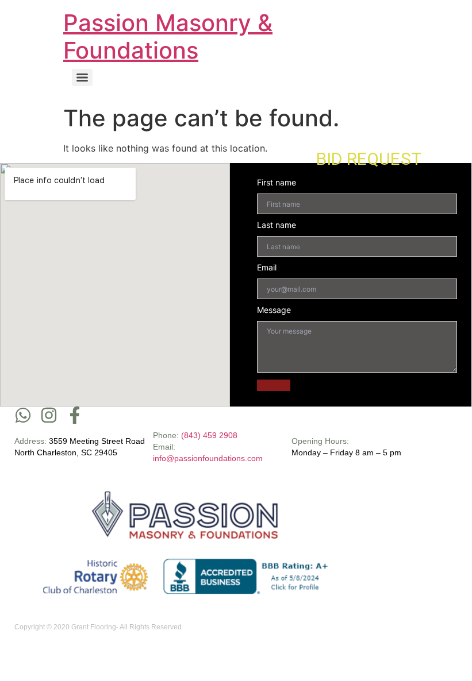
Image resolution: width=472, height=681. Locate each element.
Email (267, 268)
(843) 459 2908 (209, 435)
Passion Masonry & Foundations (168, 36)
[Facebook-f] (74, 415)
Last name (276, 225)
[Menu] (82, 77)
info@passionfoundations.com (208, 458)
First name (276, 183)
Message (274, 310)
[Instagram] (48, 415)
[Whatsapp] (23, 415)
